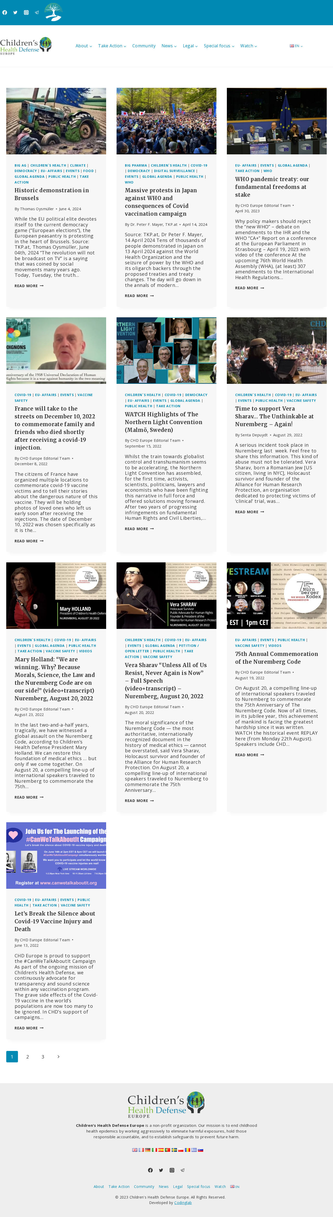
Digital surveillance (174, 171)
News (164, 1186)
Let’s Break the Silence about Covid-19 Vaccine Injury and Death (55, 921)
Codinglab (183, 1202)
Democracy (26, 171)
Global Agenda (29, 176)
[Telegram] (37, 12)
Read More (29, 285)
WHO (129, 182)
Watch (220, 1186)
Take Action (247, 171)
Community (144, 46)
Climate (78, 165)
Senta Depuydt (254, 434)
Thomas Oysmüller (37, 208)
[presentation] (56, 121)
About (99, 1186)
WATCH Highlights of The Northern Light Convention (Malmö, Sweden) (163, 422)
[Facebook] (4, 12)
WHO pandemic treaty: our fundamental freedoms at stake (272, 187)
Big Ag (21, 165)
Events (72, 171)
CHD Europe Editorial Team (266, 205)
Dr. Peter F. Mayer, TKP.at (153, 224)
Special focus (198, 1186)
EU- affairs (51, 171)
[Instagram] (26, 12)
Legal (178, 1186)
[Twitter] (15, 12)
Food (88, 171)
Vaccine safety (301, 400)
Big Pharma (136, 165)
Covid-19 (199, 165)
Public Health (62, 176)
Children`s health (48, 165)
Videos (85, 651)
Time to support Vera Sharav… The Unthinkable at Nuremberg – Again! (274, 416)
